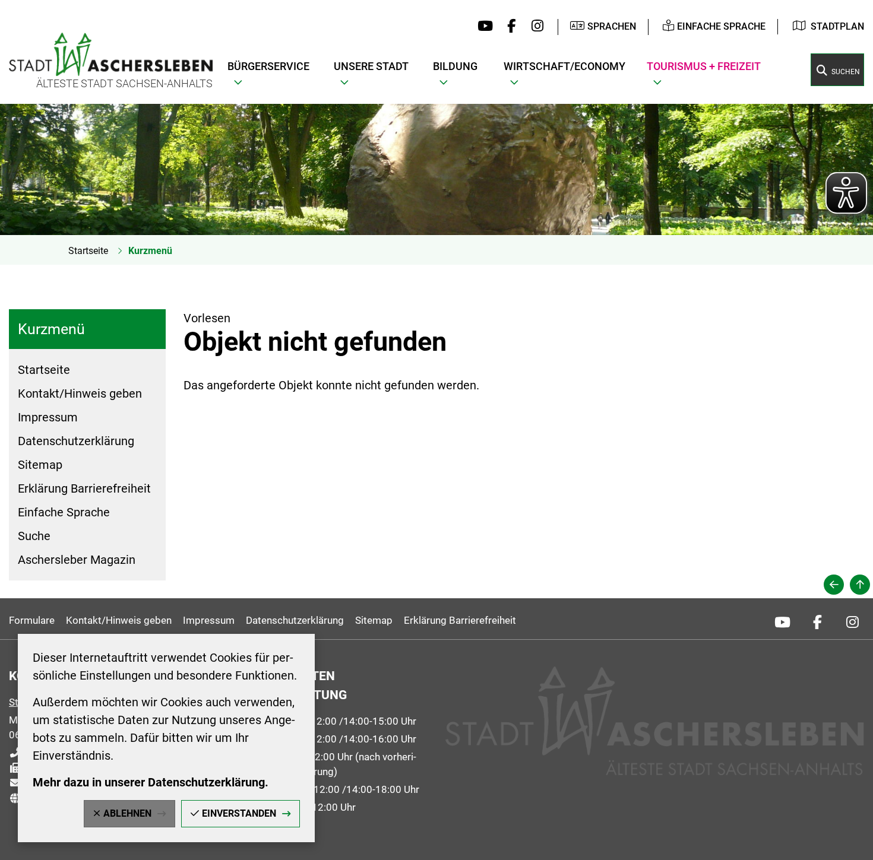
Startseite (88, 250)
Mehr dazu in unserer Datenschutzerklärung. (150, 782)
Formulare (32, 620)
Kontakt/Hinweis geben (80, 393)
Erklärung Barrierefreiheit (84, 488)
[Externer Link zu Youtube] (482, 27)
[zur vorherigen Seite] (834, 585)
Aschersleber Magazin (76, 560)
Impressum (48, 417)
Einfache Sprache (64, 512)
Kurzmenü (150, 250)
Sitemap (40, 465)
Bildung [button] (455, 66)
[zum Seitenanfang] (860, 585)
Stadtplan (837, 26)
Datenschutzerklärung (76, 441)
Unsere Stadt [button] (371, 66)
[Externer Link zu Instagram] (534, 27)
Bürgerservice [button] (268, 66)
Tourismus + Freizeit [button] (704, 66)
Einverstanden (239, 813)
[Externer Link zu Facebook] (508, 27)
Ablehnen (127, 813)
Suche (34, 536)
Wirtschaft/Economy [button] (564, 66)
